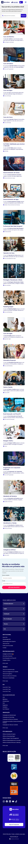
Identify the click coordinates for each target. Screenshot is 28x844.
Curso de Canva (8, 117)
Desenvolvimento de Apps (11, 199)
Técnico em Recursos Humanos (10, 675)
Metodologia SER (7, 639)
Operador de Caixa (8, 253)
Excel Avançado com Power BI (12, 414)
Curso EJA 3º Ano (7, 691)
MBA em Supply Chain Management (11, 738)
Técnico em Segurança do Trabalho (10, 671)
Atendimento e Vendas (10, 523)
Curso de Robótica (8, 37)
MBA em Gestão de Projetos (9, 734)
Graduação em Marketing (8, 717)
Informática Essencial (9, 360)
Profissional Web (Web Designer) (12, 226)
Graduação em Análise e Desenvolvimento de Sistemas (13, 722)
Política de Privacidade (8, 645)
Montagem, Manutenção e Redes (12, 280)
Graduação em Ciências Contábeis (10, 724)
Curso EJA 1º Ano (7, 687)
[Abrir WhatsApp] (25, 841)
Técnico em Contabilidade (8, 677)
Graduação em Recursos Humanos (10, 719)
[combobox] (11, 15)
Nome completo (5, 575)
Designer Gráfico (8, 441)
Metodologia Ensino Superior (9, 641)
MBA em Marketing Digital (9, 736)
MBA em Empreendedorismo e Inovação (12, 740)
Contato (4, 647)
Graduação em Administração (9, 715)
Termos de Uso (6, 643)
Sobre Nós (5, 637)
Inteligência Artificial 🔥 (8, 654)
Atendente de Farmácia (10, 496)
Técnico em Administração (8, 669)
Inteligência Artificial (9, 550)
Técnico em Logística (7, 673)
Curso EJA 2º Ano (7, 689)
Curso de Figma (7, 90)
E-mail (3, 580)
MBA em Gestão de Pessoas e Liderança (12, 742)
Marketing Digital (8, 307)
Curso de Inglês (7, 333)
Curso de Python (8, 63)
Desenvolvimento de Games (11, 172)
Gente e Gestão (8, 387)
